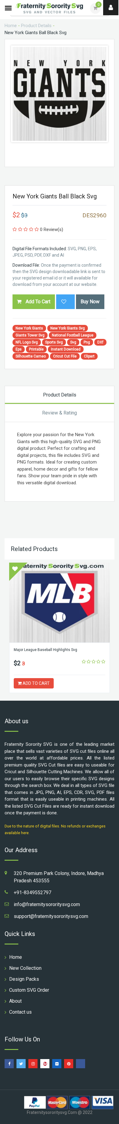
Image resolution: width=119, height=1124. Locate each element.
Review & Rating (59, 413)
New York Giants (29, 328)
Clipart (89, 356)
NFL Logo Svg (27, 342)
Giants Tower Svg (30, 335)
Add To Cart (37, 301)
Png (87, 342)
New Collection (25, 968)
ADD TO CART (36, 683)
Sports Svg (54, 342)
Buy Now (90, 301)
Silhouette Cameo (31, 356)
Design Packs (24, 979)
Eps (19, 349)
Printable (36, 349)
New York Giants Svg (67, 328)
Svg (73, 342)
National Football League (72, 335)
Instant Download (66, 349)
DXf (100, 342)
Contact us (20, 1012)
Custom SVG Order (29, 990)
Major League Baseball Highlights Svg (45, 650)
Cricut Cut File (65, 356)
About (15, 1001)
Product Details (36, 25)
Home (11, 25)
